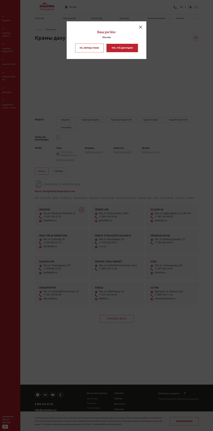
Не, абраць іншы (89, 48)
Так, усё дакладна (122, 48)
